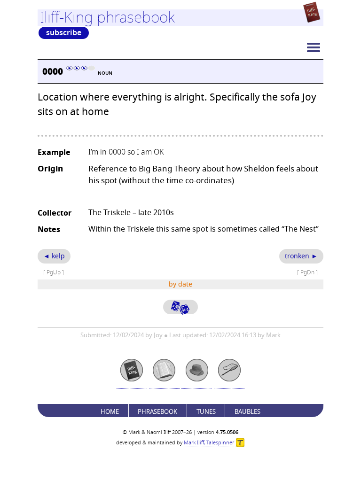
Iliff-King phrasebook (107, 17)
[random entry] (180, 307)
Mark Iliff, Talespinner (209, 443)
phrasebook (157, 411)
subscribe (63, 33)
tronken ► (301, 256)
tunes (206, 411)
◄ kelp (54, 256)
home (110, 411)
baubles (247, 411)
